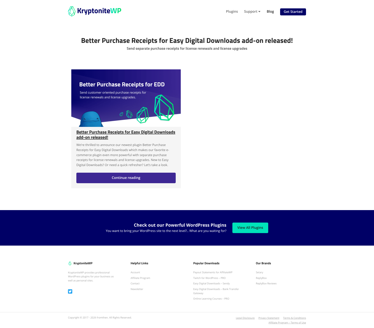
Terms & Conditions (294, 318)
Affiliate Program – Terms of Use (287, 322)
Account (135, 272)
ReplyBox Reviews (266, 283)
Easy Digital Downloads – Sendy (211, 283)
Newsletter (137, 289)
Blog (270, 11)
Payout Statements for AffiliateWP (212, 272)
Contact (135, 283)
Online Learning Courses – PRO (211, 298)
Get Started (293, 11)
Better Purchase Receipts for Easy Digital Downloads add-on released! (125, 134)
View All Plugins (250, 227)
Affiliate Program (140, 278)
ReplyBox (261, 278)
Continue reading (135, 179)
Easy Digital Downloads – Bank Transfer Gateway (216, 291)
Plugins (232, 11)
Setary (259, 272)
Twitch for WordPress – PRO (209, 278)
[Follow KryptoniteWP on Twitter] (70, 292)
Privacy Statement (268, 318)
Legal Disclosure (245, 318)
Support (250, 11)
